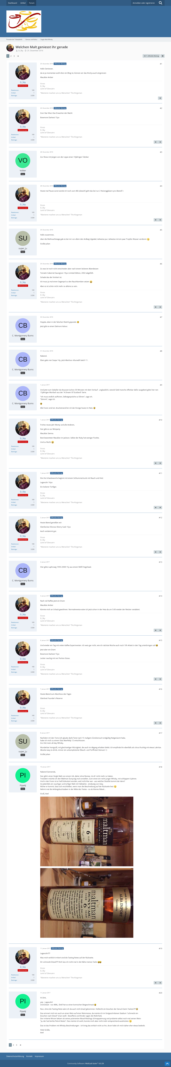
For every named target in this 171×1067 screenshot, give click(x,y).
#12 (160, 517)
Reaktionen (14, 90)
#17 (160, 733)
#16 (160, 689)
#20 (160, 993)
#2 (161, 108)
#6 (161, 264)
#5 (161, 230)
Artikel (13, 93)
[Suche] (160, 3)
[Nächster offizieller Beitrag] (160, 98)
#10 (160, 420)
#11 (160, 473)
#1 (161, 64)
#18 (160, 767)
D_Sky (20, 50)
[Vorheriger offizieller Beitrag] (156, 142)
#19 (160, 948)
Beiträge (14, 96)
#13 (160, 562)
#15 (160, 640)
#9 (161, 385)
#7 (161, 317)
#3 (161, 152)
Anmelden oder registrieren (144, 3)
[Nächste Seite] (18, 56)
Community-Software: (85, 1063)
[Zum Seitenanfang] (167, 1064)
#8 (161, 351)
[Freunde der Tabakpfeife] (85, 21)
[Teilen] (162, 56)
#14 (160, 596)
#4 (161, 186)
